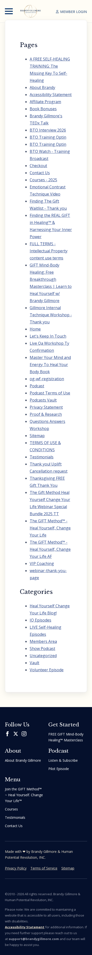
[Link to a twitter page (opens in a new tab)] (15, 733)
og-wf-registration (47, 378)
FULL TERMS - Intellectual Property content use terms (48, 251)
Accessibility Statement (51, 94)
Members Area (43, 641)
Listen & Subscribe (63, 760)
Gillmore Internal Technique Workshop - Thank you (51, 315)
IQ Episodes (40, 620)
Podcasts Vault (43, 400)
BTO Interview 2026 (48, 130)
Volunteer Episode (47, 670)
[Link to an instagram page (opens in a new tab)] (24, 733)
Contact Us (40, 172)
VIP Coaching (42, 563)
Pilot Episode (58, 768)
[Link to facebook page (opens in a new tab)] (7, 733)
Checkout (38, 165)
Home (35, 329)
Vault (34, 662)
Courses (11, 809)
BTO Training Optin (48, 137)
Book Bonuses (43, 108)
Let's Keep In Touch (48, 336)
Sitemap (37, 435)
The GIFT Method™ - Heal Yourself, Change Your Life (50, 528)
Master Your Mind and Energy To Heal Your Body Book (50, 364)
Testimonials (41, 457)
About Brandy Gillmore (23, 760)
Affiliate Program (45, 101)
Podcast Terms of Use (50, 393)
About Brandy (42, 87)
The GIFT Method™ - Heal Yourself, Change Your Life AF (50, 549)
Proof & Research (46, 414)
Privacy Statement (46, 407)
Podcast (37, 386)
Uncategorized (43, 655)
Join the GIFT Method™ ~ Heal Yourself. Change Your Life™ (24, 795)
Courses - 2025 (43, 180)
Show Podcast (42, 648)
